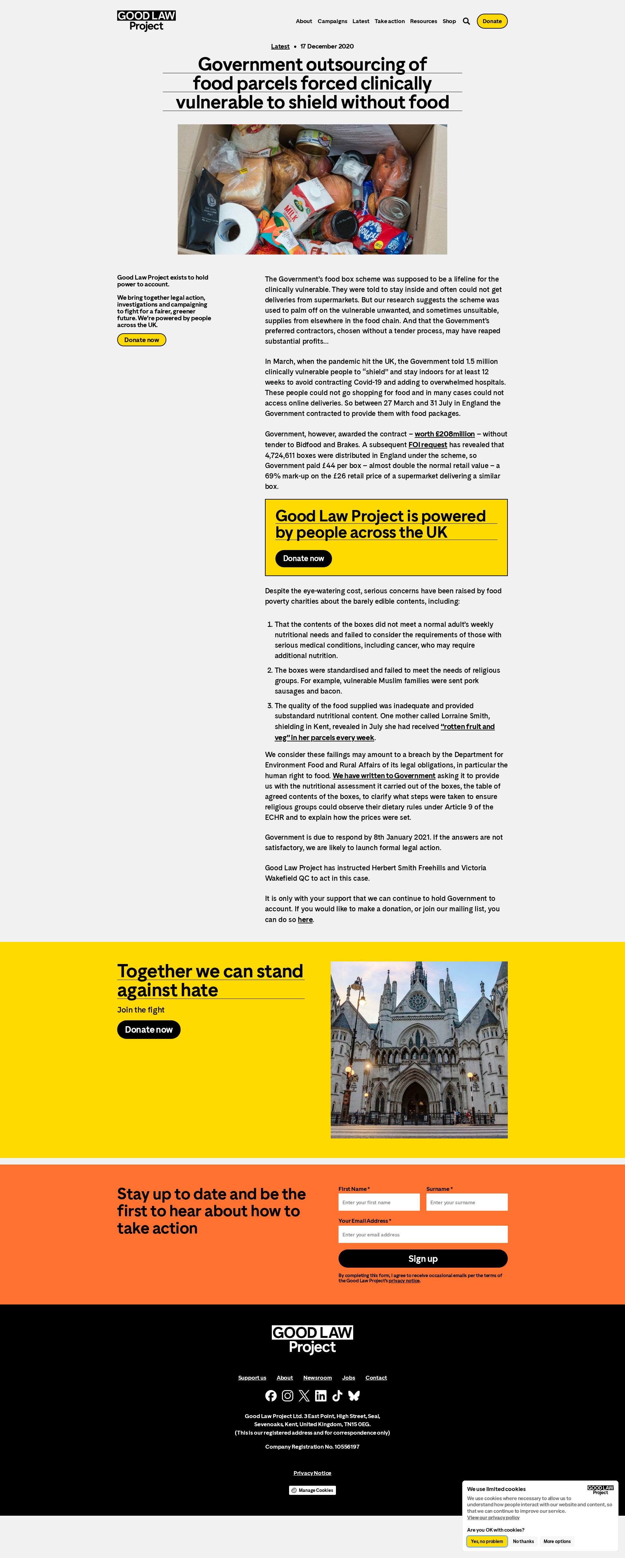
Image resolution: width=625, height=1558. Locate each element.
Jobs (348, 1377)
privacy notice (404, 1280)
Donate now (141, 340)
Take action (390, 21)
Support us (252, 1377)
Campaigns (332, 21)
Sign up (423, 1258)
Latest (361, 21)
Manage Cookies (316, 1490)
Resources (423, 21)
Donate (492, 21)
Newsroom (317, 1377)
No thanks (523, 1541)
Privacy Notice (312, 1472)
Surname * (439, 1188)
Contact (376, 1377)
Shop (449, 21)
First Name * (354, 1188)
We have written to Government (384, 775)
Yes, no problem (487, 1541)
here (305, 919)
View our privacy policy (493, 1517)
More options (557, 1541)
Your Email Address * (365, 1220)
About (304, 21)
